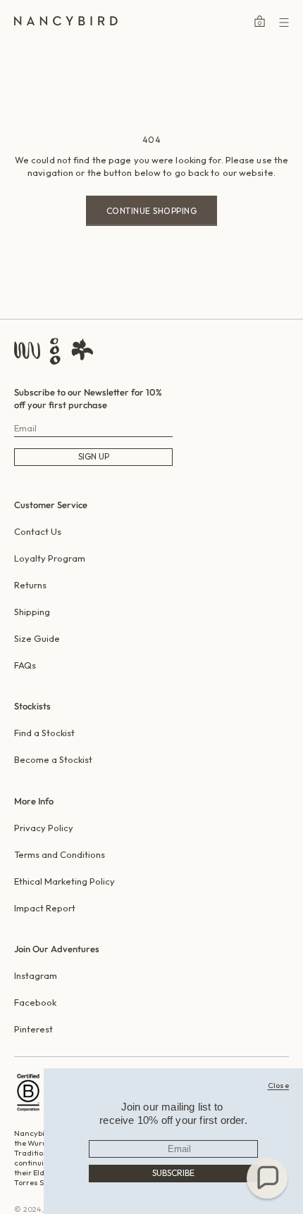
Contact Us (37, 531)
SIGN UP (93, 456)
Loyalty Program (49, 558)
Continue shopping (151, 211)
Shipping (32, 611)
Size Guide (37, 638)
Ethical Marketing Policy (64, 881)
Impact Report (44, 907)
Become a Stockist (53, 759)
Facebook (35, 1002)
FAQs (25, 665)
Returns (30, 584)
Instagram (35, 975)
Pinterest (33, 1029)
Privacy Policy (43, 827)
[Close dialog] (279, 1085)
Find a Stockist (44, 732)
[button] (267, 1178)
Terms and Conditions (59, 854)
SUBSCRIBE (173, 1173)
